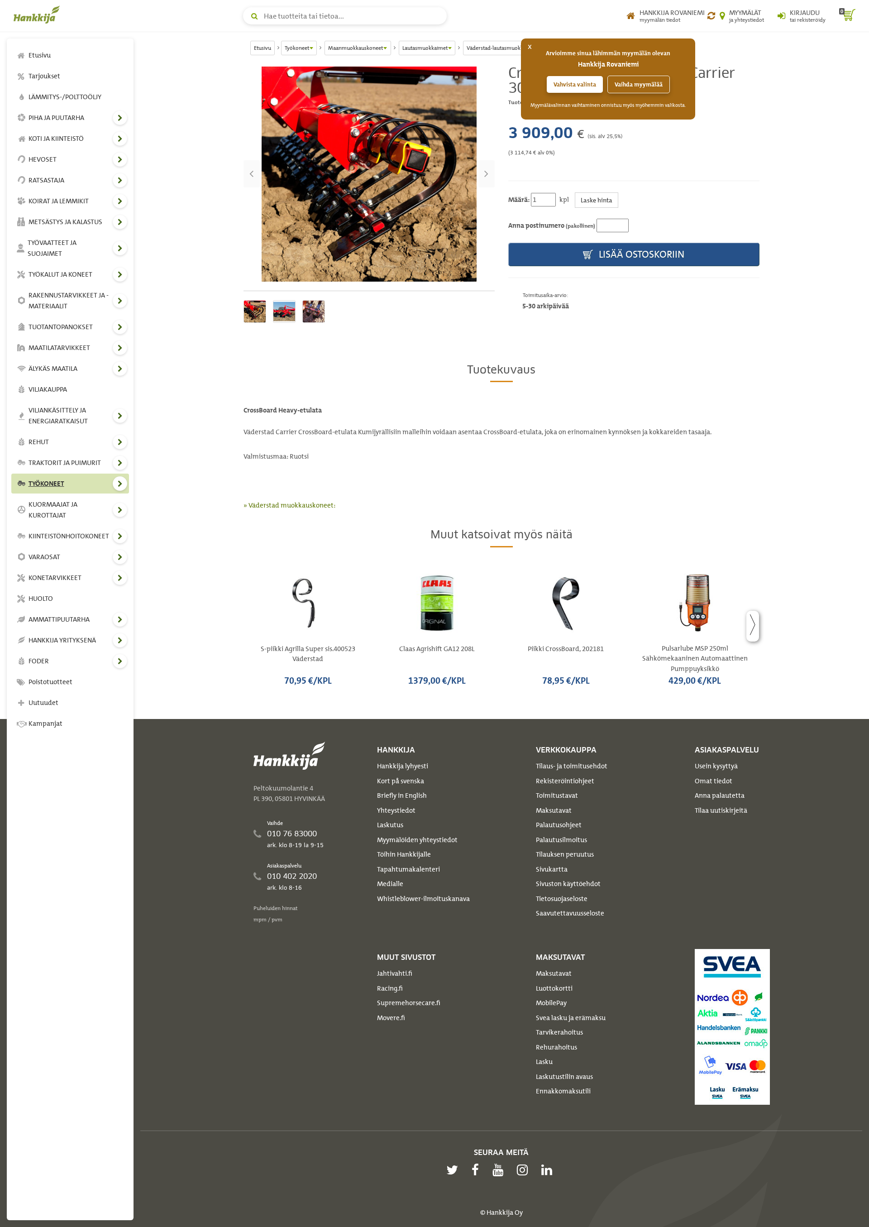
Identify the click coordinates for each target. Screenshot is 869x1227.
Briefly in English (402, 795)
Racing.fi (390, 988)
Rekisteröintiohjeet (565, 781)
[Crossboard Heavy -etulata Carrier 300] (369, 174)
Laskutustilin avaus (564, 1076)
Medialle (390, 883)
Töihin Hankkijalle (404, 854)
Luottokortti (554, 988)
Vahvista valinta (575, 84)
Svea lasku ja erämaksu (571, 1017)
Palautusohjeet (559, 824)
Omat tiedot (713, 781)
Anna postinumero (551, 225)
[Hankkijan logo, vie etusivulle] (38, 14)
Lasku (544, 1061)
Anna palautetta (720, 795)
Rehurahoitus (556, 1047)
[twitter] (454, 1170)
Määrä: (519, 199)
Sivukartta (552, 869)
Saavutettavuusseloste (570, 913)
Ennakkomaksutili (563, 1091)
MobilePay (551, 1002)
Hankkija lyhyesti (402, 766)
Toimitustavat (557, 795)
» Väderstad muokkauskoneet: (289, 505)
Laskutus (390, 824)
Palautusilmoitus (561, 839)
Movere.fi (391, 1017)
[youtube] (500, 1170)
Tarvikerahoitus (559, 1032)
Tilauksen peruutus (565, 854)
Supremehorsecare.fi (408, 1002)
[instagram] (524, 1170)
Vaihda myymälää (639, 84)
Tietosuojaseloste (561, 898)
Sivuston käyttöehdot (568, 883)
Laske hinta (596, 200)
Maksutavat (554, 810)
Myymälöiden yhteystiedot (417, 839)
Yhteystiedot (396, 810)
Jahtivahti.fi (394, 973)
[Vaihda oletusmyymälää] (711, 15)
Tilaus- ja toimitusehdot (571, 766)
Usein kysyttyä (716, 766)
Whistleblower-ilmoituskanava (423, 898)
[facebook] (477, 1170)
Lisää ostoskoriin (640, 254)
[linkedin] (549, 1170)
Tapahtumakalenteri (408, 869)
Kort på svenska (400, 781)
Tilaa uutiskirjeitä (721, 810)
